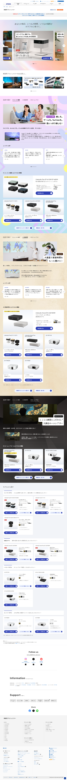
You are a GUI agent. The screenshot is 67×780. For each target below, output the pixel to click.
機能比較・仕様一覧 (40, 227)
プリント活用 (52, 750)
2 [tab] (33, 63)
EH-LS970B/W (33, 683)
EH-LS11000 (6, 726)
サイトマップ (5, 777)
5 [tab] (36, 91)
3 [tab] (35, 63)
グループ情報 (32, 1)
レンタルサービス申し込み (28, 742)
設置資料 (26, 700)
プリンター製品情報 (21, 761)
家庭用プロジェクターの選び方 (22, 227)
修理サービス (33, 700)
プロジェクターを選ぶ (27, 722)
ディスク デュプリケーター (21, 770)
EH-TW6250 (6, 729)
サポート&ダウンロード (53, 751)
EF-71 (5, 737)
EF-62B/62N (29, 684)
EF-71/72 (33, 684)
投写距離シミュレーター (28, 733)
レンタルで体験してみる (24, 512)
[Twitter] (33, 711)
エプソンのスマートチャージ (6, 764)
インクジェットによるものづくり (38, 758)
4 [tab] (36, 63)
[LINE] (37, 711)
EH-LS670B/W (44, 684)
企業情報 (51, 754)
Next (64, 45)
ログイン (55, 1)
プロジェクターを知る (48, 722)
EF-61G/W (6, 740)
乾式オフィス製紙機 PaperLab (21, 771)
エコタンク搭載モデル (6, 761)
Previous (3, 45)
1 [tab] (32, 63)
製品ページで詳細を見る (10, 512)
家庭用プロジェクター (10, 718)
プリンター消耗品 (20, 759)
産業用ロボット (36, 751)
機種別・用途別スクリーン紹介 (50, 729)
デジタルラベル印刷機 (20, 755)
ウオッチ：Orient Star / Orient (21, 766)
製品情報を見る (41, 193)
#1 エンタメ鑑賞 (16, 237)
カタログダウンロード (28, 732)
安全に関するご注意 (40, 700)
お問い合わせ (37, 1)
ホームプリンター (6, 754)
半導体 (35, 761)
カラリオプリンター (6, 758)
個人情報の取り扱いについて (22, 777)
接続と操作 (47, 725)
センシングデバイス (36, 764)
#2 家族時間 (25, 99)
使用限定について (53, 700)
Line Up (5, 722)
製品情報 (5, 748)
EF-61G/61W (24, 684)
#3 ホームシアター (35, 99)
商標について (17, 643)
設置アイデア (48, 728)
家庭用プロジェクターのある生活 (29, 729)
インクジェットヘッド (36, 757)
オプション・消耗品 (20, 700)
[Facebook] (30, 711)
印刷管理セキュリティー (21, 774)
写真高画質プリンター (6, 755)
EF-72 (5, 736)
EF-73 (23, 683)
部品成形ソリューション (37, 754)
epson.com (35, 777)
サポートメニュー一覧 (13, 700)
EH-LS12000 (6, 725)
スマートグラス (20, 765)
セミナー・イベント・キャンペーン (45, 1)
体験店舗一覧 (27, 741)
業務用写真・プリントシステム (21, 754)
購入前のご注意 (47, 700)
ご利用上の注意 (16, 777)
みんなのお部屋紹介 (27, 728)
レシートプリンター (5, 770)
